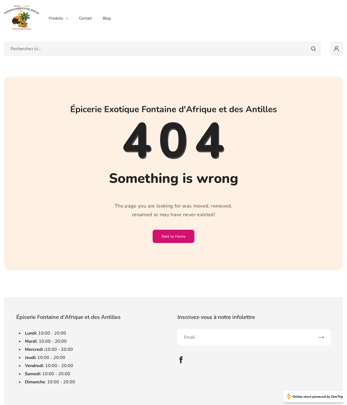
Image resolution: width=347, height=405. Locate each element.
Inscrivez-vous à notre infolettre (216, 317)
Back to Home (173, 236)
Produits (56, 18)
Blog (107, 18)
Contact (85, 18)
